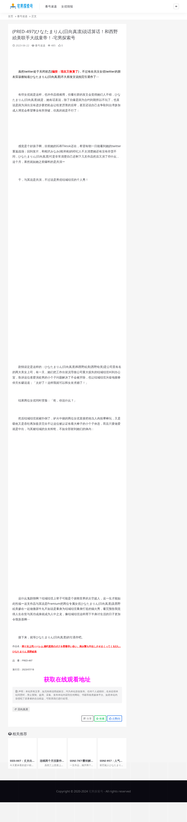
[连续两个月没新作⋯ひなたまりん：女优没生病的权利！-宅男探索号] (52, 747)
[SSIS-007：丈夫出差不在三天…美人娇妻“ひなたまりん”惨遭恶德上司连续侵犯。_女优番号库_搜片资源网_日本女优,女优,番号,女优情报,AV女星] (22, 747)
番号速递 (51, 6)
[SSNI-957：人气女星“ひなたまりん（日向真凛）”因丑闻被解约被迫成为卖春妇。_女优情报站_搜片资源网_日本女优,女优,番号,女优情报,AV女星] (112, 747)
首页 (10, 16)
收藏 (101, 718)
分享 (89, 718)
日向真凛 (23, 709)
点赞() (115, 718)
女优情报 (67, 6)
